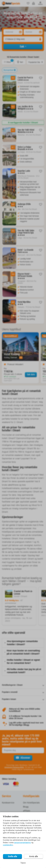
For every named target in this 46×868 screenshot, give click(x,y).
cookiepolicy (8, 845)
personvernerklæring (22, 842)
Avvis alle (33, 856)
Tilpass (23, 863)
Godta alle (12, 856)
